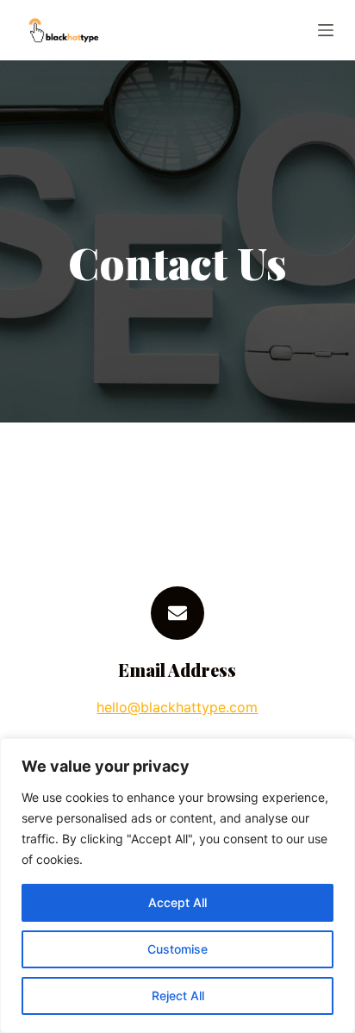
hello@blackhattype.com (177, 707)
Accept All (177, 902)
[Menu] (325, 30)
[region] (177, 885)
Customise (177, 949)
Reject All (178, 995)
